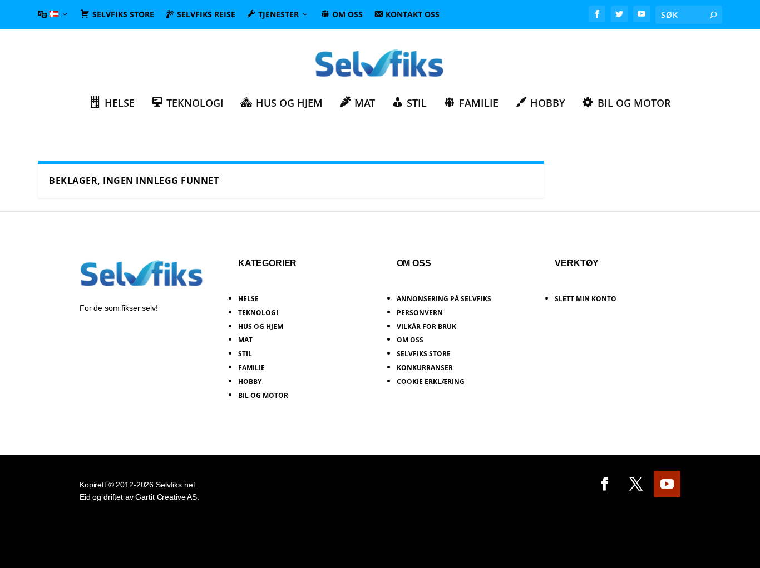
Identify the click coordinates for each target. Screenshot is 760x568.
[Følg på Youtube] (667, 484)
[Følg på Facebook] (604, 484)
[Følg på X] (636, 484)
